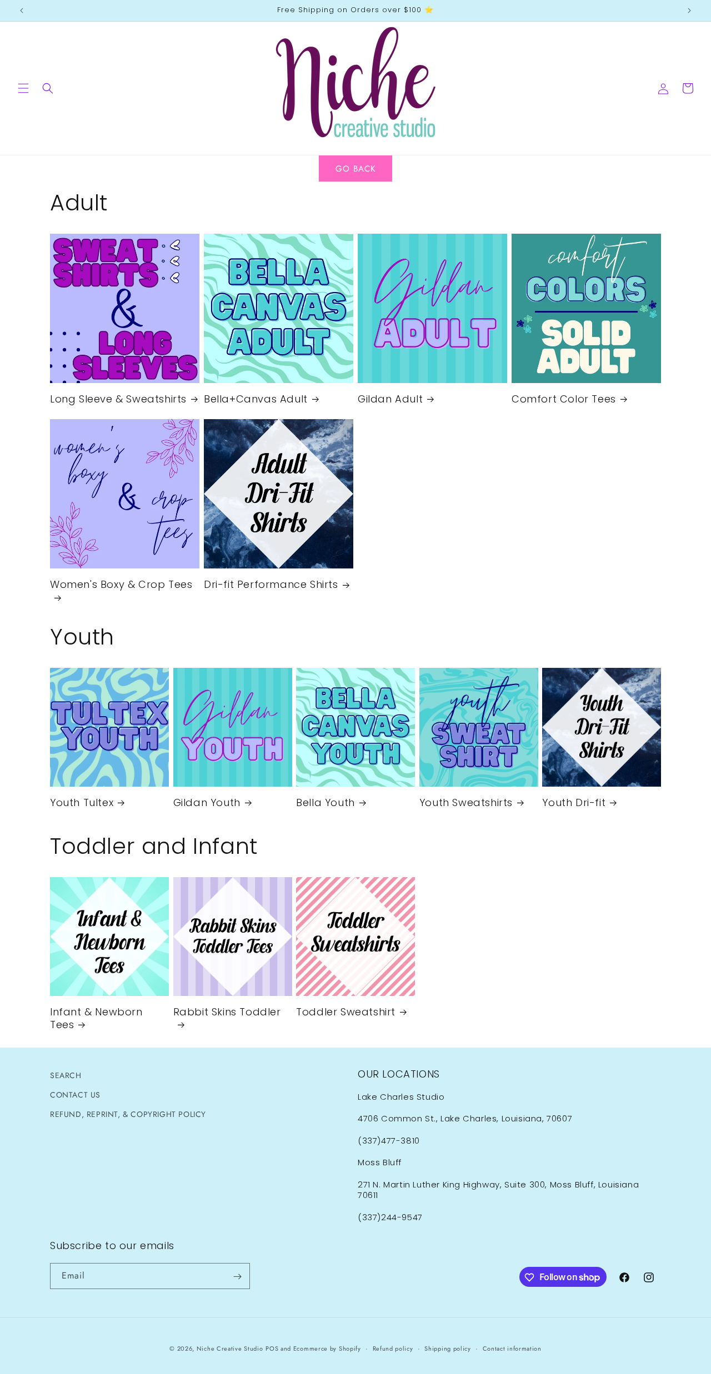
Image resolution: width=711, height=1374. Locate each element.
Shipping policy (447, 1347)
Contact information (512, 1347)
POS (272, 1348)
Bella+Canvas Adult (256, 398)
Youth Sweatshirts (466, 802)
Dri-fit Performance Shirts (271, 584)
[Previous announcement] (21, 10)
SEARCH (66, 1075)
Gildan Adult (390, 398)
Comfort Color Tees (564, 398)
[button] (23, 88)
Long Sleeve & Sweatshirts (118, 398)
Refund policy (393, 1347)
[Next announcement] (689, 10)
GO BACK (355, 169)
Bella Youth (325, 802)
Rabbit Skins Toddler (227, 1012)
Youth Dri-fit (573, 802)
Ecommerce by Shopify (327, 1348)
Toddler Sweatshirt (345, 1011)
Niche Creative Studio (230, 1348)
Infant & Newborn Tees (96, 1018)
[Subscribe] (237, 1277)
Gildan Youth (207, 802)
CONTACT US (75, 1094)
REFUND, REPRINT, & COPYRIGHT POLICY (128, 1114)
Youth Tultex (81, 802)
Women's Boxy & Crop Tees (121, 584)
